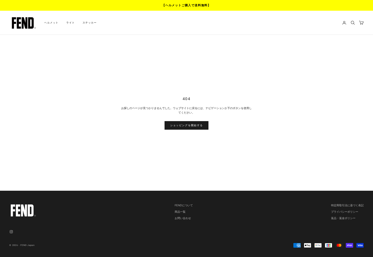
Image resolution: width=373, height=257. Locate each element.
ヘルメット (51, 22)
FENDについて (184, 205)
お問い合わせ (183, 218)
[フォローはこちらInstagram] (11, 232)
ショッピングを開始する (186, 125)
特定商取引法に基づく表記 (347, 205)
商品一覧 (180, 211)
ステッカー (90, 22)
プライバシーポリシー (344, 211)
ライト (70, 22)
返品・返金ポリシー (343, 218)
